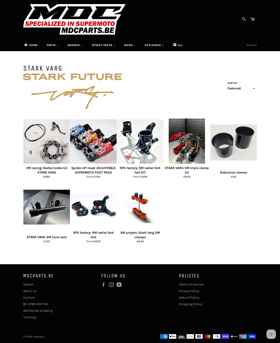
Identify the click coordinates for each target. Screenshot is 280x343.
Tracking (29, 317)
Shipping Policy (190, 304)
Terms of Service (191, 284)
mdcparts (39, 336)
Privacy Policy (189, 291)
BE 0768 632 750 (35, 304)
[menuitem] (30, 45)
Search (28, 284)
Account (252, 44)
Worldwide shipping (38, 311)
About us (29, 291)
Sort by (232, 83)
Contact (29, 297)
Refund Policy (189, 297)
